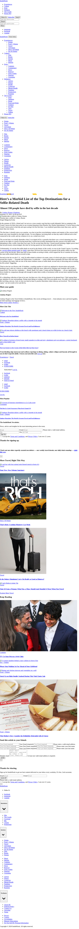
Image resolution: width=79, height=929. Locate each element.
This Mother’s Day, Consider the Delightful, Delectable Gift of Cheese (24, 736)
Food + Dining (13, 44)
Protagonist (7, 824)
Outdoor (11, 105)
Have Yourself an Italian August (9, 336)
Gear (1, 344)
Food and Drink (13, 103)
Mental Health (12, 88)
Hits (5, 815)
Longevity (11, 86)
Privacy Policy (33, 436)
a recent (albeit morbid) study (11, 250)
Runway (11, 72)
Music (10, 60)
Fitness (10, 83)
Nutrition (11, 90)
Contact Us (7, 908)
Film (9, 55)
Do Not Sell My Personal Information (16, 923)
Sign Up (3, 434)
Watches (11, 75)
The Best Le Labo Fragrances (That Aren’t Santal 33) (15, 408)
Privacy (6, 915)
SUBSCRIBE (8, 366)
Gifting (10, 112)
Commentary (12, 68)
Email (21, 430)
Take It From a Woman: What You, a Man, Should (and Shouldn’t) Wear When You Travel (32, 589)
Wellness (7, 10)
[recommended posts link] (19, 464)
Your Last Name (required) (28, 748)
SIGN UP (3, 778)
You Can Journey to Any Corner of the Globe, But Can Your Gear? (19, 348)
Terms (6, 912)
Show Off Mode (13, 49)
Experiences (8, 4)
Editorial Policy (9, 906)
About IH (7, 905)
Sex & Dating (12, 51)
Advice (10, 81)
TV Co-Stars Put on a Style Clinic (12, 656)
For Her (10, 107)
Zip (20, 432)
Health (10, 84)
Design (10, 59)
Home (10, 101)
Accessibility (8, 919)
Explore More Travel (7, 593)
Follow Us (4, 17)
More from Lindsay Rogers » (9, 302)
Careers (6, 917)
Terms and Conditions (17, 436)
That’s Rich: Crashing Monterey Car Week (15, 525)
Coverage (7, 819)
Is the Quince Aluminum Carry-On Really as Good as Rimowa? (22, 579)
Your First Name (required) (28, 746)
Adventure (11, 48)
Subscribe (11, 17)
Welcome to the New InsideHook (9, 316)
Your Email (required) (26, 744)
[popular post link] (17, 402)
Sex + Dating (4, 662)
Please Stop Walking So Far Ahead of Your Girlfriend (18, 666)
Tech (9, 108)
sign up (39, 354)
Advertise (7, 910)
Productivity (12, 92)
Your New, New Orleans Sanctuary (12, 470)
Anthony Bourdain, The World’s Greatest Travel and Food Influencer (20, 326)
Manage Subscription (11, 921)
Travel (10, 46)
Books (10, 57)
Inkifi (25, 250)
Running (11, 94)
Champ (6, 823)
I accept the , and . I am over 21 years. (26, 436)
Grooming (11, 77)
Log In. (14, 370)
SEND (3, 758)
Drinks (10, 42)
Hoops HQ (7, 13)
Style (5, 8)
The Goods (7, 12)
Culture (6, 6)
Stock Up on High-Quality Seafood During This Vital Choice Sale (22, 676)
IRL (5, 821)
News (10, 70)
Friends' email (4, 756)
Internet (10, 62)
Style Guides (12, 73)
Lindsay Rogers (7, 212)
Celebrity (11, 66)
